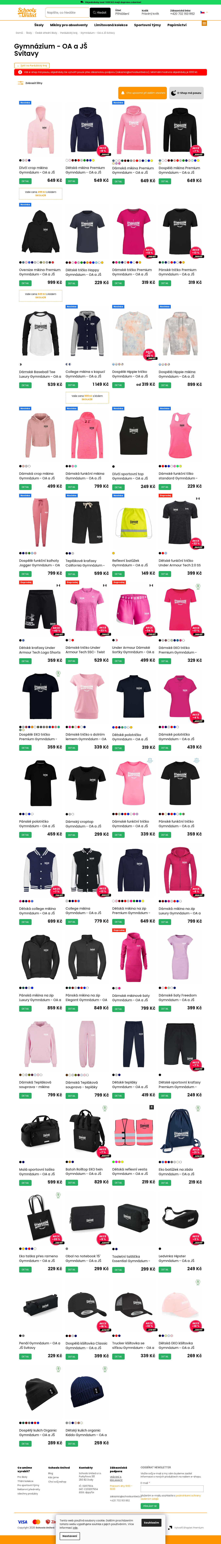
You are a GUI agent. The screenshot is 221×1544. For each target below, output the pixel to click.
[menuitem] (39, 25)
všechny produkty (28, 1493)
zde (75, 1528)
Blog (50, 1473)
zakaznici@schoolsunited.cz (126, 1496)
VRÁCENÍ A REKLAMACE (116, 1478)
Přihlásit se (150, 1506)
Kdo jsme (53, 1477)
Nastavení (69, 1536)
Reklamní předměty (29, 1489)
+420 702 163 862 (182, 14)
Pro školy (22, 1477)
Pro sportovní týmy (28, 1485)
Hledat (101, 12)
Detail (25, 181)
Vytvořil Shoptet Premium (189, 1527)
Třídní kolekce (25, 1481)
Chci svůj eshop (57, 1481)
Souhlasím (151, 1523)
